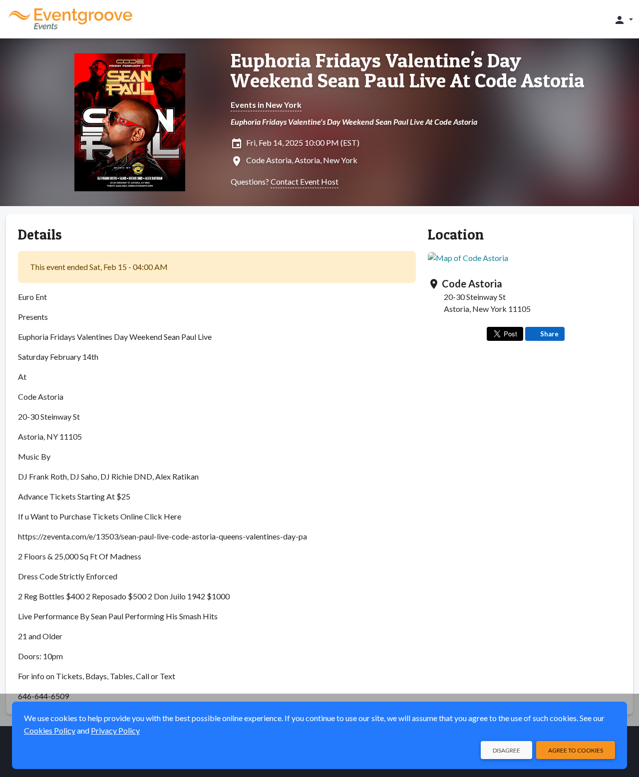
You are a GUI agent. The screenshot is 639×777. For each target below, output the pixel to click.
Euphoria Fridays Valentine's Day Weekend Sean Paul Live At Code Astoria (408, 70)
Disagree (506, 750)
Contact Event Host (304, 181)
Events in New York (266, 104)
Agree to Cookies (575, 750)
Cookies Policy (49, 730)
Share (549, 334)
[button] (623, 19)
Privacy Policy (115, 730)
